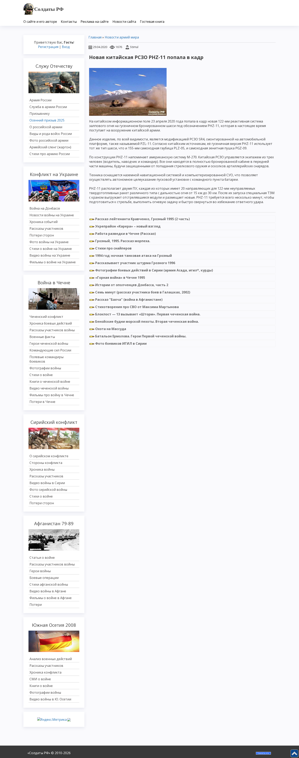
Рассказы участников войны (52, 330)
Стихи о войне (41, 375)
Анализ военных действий (50, 659)
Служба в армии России (48, 107)
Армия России (40, 100)
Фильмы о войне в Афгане (50, 598)
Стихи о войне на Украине (50, 248)
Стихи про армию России (49, 154)
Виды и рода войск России (50, 133)
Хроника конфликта (45, 672)
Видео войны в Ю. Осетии (50, 699)
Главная (94, 37)
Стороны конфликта (45, 462)
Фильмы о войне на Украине (52, 262)
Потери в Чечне (42, 401)
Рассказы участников (46, 228)
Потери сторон (41, 235)
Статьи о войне (42, 557)
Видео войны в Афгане (47, 591)
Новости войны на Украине (51, 215)
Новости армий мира (122, 37)
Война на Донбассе (44, 208)
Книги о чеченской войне (49, 381)
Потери (35, 604)
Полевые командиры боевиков (46, 359)
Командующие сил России (50, 350)
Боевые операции (44, 577)
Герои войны (40, 571)
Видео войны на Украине (49, 255)
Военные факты (42, 337)
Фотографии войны (45, 368)
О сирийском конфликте (48, 456)
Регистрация (48, 47)
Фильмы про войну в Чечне (51, 395)
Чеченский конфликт (46, 316)
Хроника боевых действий (50, 323)
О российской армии (45, 127)
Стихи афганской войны (48, 584)
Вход (66, 47)
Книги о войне (41, 686)
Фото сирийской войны (48, 489)
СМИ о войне (40, 679)
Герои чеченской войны (48, 343)
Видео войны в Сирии (47, 483)
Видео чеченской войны (49, 388)
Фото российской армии (48, 140)
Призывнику (39, 113)
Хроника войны (42, 469)
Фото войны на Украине (49, 242)
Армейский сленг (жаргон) (50, 147)
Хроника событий (43, 222)
